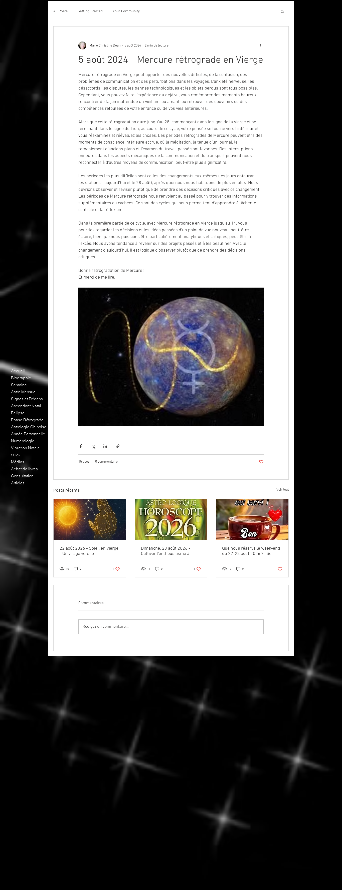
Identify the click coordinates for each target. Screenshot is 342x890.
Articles (18, 482)
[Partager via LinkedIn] (105, 446)
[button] (282, 11)
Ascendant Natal (26, 405)
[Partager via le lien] (117, 446)
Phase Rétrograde (27, 419)
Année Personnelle (28, 433)
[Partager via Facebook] (80, 446)
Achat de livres (24, 468)
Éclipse (18, 412)
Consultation (22, 475)
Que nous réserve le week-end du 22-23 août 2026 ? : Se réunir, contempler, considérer (251, 551)
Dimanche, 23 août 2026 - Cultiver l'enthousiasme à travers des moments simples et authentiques (169, 551)
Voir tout (282, 490)
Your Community (126, 11)
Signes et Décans (27, 398)
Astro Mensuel (24, 391)
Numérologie (22, 440)
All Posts (60, 11)
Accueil (18, 370)
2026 (15, 454)
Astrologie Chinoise (28, 426)
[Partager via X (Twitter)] (93, 446)
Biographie (21, 377)
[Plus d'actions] (261, 46)
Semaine (19, 384)
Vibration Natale (25, 447)
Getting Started (90, 11)
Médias (17, 461)
